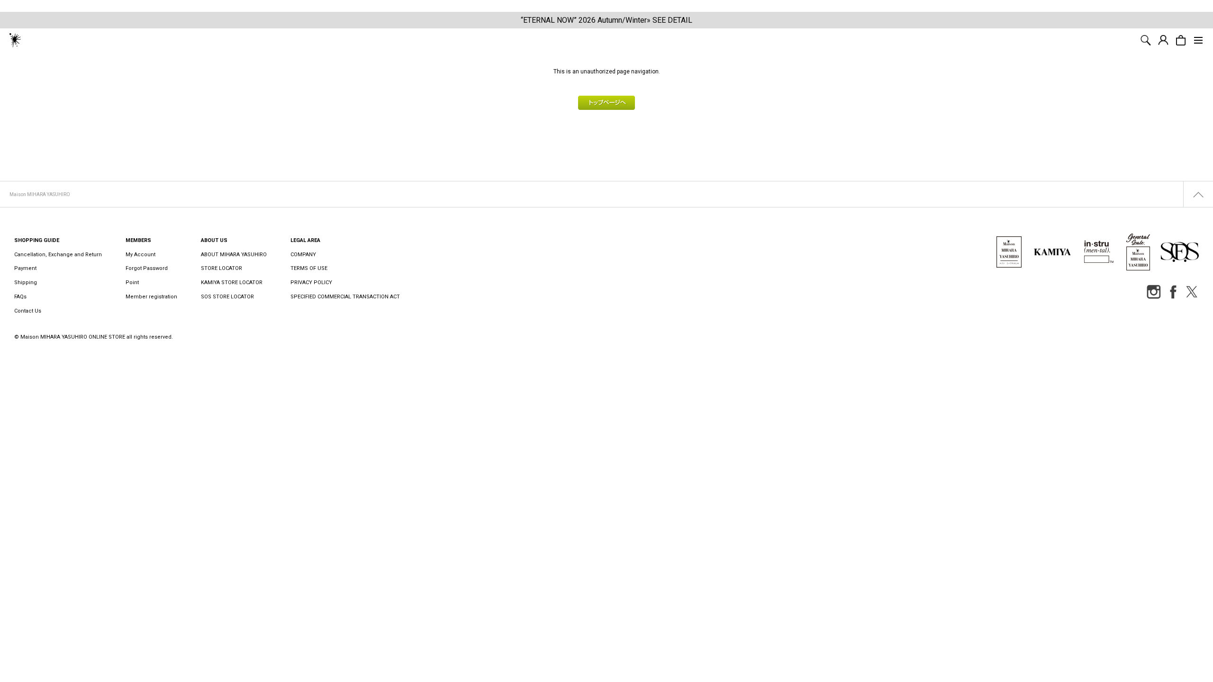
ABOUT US (214, 240)
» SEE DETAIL (669, 20)
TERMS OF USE (308, 268)
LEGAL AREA (305, 240)
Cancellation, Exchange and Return (58, 254)
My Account (140, 254)
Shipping (25, 282)
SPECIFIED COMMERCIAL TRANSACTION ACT (345, 297)
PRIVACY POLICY (311, 282)
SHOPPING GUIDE (36, 240)
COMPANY (303, 254)
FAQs (20, 297)
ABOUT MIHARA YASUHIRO (234, 254)
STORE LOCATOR (221, 268)
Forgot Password (147, 268)
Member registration (151, 297)
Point (132, 282)
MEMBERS (138, 240)
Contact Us (27, 311)
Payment (25, 268)
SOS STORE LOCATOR (227, 297)
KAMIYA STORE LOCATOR (232, 282)
